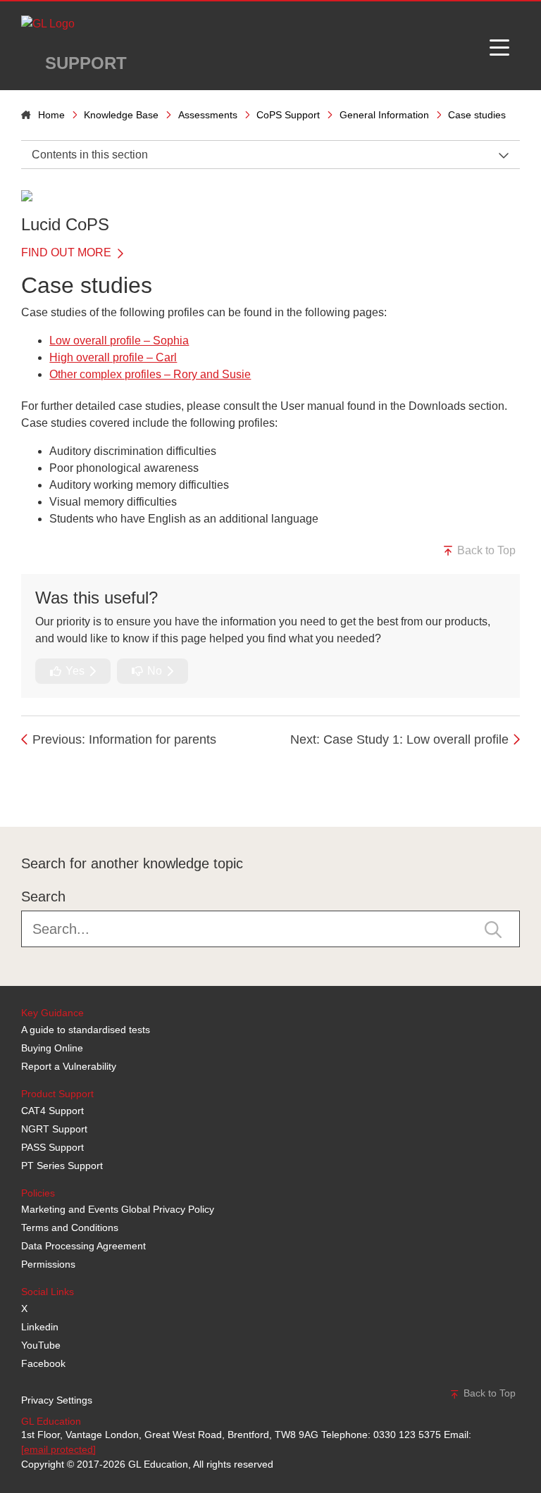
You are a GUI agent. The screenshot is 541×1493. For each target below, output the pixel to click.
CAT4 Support (52, 1110)
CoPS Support (288, 114)
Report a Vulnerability (68, 1066)
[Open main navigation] (499, 45)
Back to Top (485, 550)
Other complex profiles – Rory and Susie (150, 374)
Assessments (207, 114)
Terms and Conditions (69, 1227)
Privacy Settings (56, 1400)
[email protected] (58, 1449)
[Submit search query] (493, 928)
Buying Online (52, 1048)
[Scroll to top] (17, 795)
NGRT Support (54, 1129)
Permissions (48, 1264)
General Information (384, 114)
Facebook (43, 1363)
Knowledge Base (121, 114)
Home (51, 114)
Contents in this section (90, 155)
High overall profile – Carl (113, 357)
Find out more (67, 252)
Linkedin (39, 1326)
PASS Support (52, 1147)
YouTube (41, 1345)
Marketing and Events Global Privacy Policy (117, 1209)
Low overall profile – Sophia (119, 340)
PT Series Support (62, 1165)
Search (43, 896)
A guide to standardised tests (85, 1029)
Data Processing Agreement (83, 1245)
